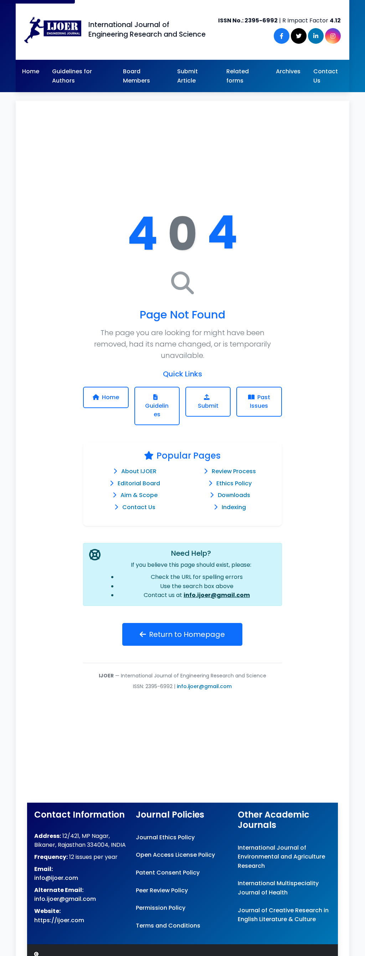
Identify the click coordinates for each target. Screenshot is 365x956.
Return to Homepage (187, 634)
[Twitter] (299, 36)
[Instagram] (333, 36)
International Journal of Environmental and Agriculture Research (281, 857)
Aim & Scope (139, 495)
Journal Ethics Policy (165, 837)
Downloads (234, 495)
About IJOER (138, 471)
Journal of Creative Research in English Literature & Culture (283, 915)
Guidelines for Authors (72, 76)
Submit (208, 406)
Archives (288, 71)
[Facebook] (281, 36)
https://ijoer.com (59, 920)
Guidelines (157, 410)
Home (30, 71)
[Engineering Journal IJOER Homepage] (52, 30)
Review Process (234, 471)
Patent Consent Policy (168, 872)
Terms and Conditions (168, 925)
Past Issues (260, 401)
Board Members (136, 76)
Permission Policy (160, 908)
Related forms (237, 76)
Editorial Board (139, 483)
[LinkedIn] (316, 36)
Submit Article (187, 76)
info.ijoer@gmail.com (217, 595)
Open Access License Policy (175, 855)
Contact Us (325, 76)
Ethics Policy (234, 483)
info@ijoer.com (56, 878)
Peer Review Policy (162, 890)
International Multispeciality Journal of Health (278, 888)
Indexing (234, 507)
